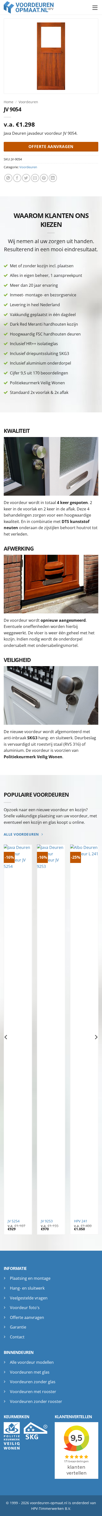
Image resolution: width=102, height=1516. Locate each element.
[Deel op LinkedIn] (53, 178)
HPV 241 (80, 1221)
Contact (17, 1337)
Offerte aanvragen (27, 1317)
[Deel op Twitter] (26, 178)
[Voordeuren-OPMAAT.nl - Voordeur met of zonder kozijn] (32, 7)
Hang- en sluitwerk (27, 1288)
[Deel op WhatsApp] (8, 178)
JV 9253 (47, 1221)
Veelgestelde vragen (29, 1298)
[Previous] (6, 1037)
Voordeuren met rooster (33, 1391)
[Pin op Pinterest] (44, 178)
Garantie (18, 1327)
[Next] (96, 1037)
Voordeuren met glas (30, 1372)
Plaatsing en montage (30, 1278)
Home (8, 102)
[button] (95, 7)
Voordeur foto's (25, 1307)
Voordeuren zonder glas (32, 1381)
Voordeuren (28, 102)
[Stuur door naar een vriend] (35, 178)
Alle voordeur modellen (32, 1362)
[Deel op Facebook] (17, 178)
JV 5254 (14, 1221)
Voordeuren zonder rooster (36, 1401)
